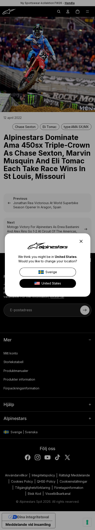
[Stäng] (82, 241)
